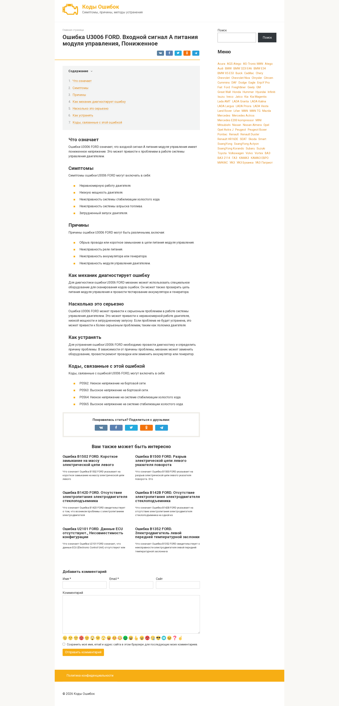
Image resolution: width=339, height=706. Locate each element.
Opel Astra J (225, 129)
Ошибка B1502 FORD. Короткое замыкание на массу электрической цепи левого (90, 460)
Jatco (239, 96)
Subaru (250, 148)
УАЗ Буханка (245, 162)
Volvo (249, 153)
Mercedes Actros (243, 115)
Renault (234, 134)
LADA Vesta (260, 106)
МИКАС (223, 162)
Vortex (259, 153)
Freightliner (239, 87)
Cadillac (249, 73)
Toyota (222, 153)
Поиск (222, 30)
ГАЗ (234, 158)
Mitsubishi (224, 125)
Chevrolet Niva (240, 78)
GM (258, 87)
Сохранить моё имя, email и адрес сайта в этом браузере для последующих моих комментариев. (132, 644)
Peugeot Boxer (257, 129)
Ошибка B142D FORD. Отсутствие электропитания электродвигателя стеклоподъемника (95, 496)
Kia (246, 96)
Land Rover (225, 111)
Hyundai (261, 92)
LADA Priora (243, 106)
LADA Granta (240, 101)
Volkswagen (236, 153)
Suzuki (261, 148)
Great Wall (224, 92)
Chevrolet (224, 78)
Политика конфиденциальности (90, 675)
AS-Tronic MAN (253, 64)
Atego (269, 64)
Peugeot (240, 129)
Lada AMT (224, 101)
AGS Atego (234, 64)
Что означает (82, 81)
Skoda (253, 139)
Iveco (229, 96)
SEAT (243, 139)
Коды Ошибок (100, 7)
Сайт (159, 579)
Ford (227, 87)
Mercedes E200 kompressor (236, 120)
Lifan (237, 111)
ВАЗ (267, 153)
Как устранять (83, 115)
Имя (67, 579)
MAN (245, 111)
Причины (79, 95)
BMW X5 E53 (226, 73)
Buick (239, 73)
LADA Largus (226, 106)
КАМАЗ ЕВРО (260, 158)
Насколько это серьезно (90, 108)
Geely (251, 87)
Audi (220, 68)
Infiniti (271, 92)
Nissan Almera (252, 125)
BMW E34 (260, 68)
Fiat (220, 87)
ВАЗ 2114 (224, 158)
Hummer (248, 92)
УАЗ (232, 162)
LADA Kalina (258, 101)
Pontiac (222, 134)
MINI (259, 120)
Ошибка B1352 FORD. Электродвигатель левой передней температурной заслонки (167, 533)
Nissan (236, 125)
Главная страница (73, 29)
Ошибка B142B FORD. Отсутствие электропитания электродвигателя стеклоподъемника (167, 496)
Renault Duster (250, 134)
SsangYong (225, 144)
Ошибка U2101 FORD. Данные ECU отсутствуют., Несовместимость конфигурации (93, 533)
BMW (228, 68)
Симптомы (80, 88)
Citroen (268, 78)
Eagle (252, 82)
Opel (266, 125)
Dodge (243, 82)
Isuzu (221, 96)
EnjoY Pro (263, 82)
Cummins (224, 82)
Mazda (266, 111)
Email (114, 579)
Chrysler (257, 78)
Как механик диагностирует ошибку (99, 102)
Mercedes (224, 115)
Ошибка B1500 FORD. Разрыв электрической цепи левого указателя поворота (160, 460)
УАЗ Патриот (264, 162)
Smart (262, 139)
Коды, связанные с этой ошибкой (97, 122)
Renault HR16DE (228, 139)
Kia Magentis (258, 96)
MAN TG (255, 111)
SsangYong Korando (231, 148)
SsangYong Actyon (246, 144)
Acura (221, 64)
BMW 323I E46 (242, 68)
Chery (259, 73)
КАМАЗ (244, 158)
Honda (236, 92)
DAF (234, 82)
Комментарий (73, 593)
